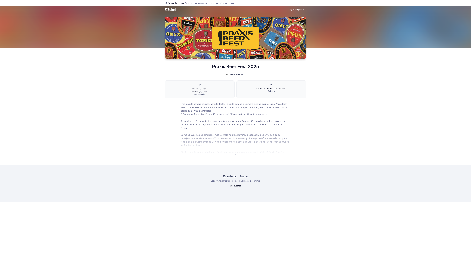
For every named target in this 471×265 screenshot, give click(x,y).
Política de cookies (226, 3)
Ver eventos (235, 186)
